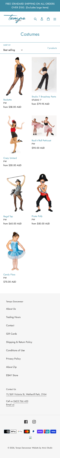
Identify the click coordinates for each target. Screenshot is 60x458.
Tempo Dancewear (23, 447)
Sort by (7, 45)
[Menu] (55, 18)
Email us (10, 404)
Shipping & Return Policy (19, 342)
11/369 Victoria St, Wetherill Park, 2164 (26, 394)
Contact (10, 325)
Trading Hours (13, 317)
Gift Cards (11, 333)
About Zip (11, 367)
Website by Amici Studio (42, 447)
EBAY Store (12, 375)
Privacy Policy (13, 358)
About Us (11, 309)
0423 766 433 (20, 401)
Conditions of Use (15, 350)
